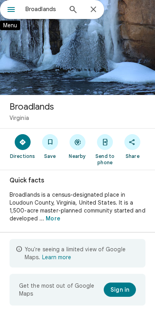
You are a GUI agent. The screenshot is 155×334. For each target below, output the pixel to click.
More (53, 218)
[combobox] (43, 9)
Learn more (56, 257)
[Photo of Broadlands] (77, 47)
